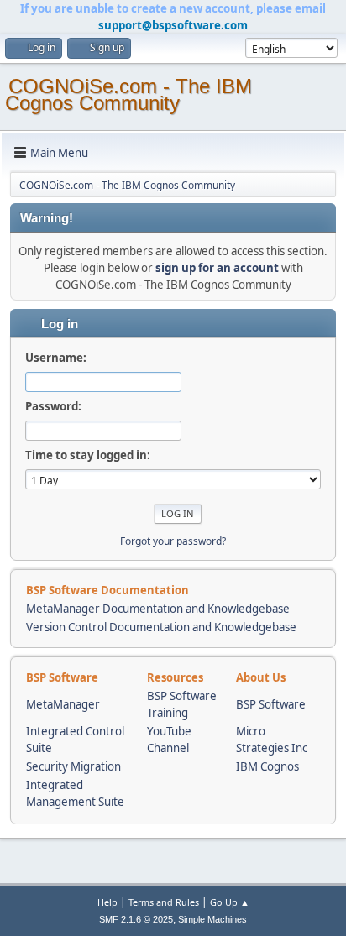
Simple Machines (212, 919)
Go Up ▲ (229, 902)
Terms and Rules (163, 902)
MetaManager (63, 704)
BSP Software (271, 704)
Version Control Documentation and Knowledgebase (161, 627)
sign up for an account (217, 267)
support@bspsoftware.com (173, 25)
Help (107, 902)
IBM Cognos (267, 766)
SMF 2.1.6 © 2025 (136, 919)
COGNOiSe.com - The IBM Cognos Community (128, 94)
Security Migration (73, 766)
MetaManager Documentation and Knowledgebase (158, 608)
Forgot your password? (173, 541)
